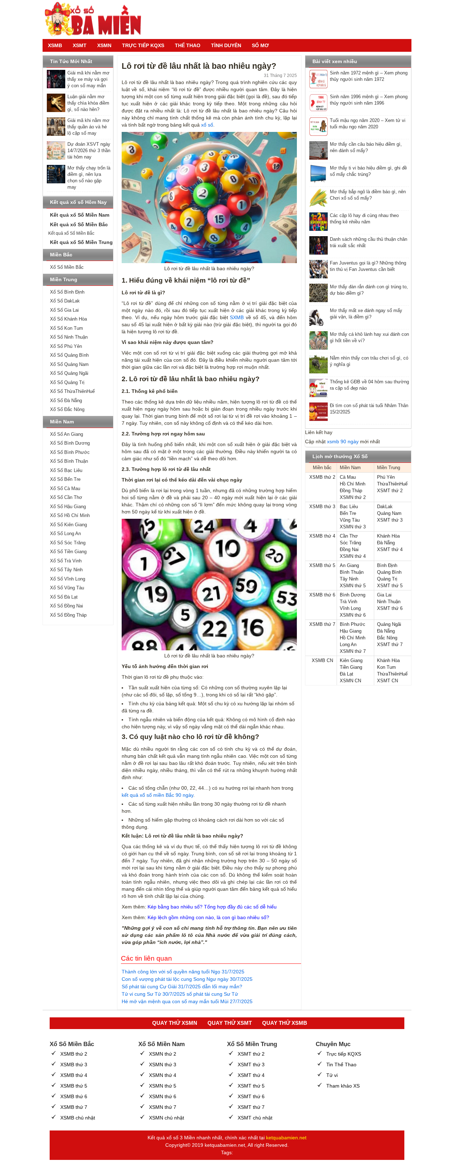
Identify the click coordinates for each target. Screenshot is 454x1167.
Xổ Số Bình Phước (70, 452)
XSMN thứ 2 (353, 497)
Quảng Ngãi (389, 624)
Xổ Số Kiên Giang (68, 524)
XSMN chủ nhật (166, 1118)
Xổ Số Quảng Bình (69, 355)
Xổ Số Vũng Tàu (67, 587)
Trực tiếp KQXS (343, 1054)
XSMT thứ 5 (390, 585)
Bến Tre (348, 513)
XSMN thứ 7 (353, 651)
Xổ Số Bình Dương (70, 443)
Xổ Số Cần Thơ (66, 497)
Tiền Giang (351, 667)
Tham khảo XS (343, 1086)
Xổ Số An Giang (66, 434)
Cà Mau (348, 477)
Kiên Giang (351, 660)
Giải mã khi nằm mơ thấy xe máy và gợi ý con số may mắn (88, 79)
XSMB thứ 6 (322, 595)
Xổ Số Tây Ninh (66, 569)
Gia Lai (384, 595)
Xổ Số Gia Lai (64, 310)
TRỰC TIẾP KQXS (143, 45)
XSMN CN (350, 680)
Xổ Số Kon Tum (66, 328)
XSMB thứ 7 (322, 624)
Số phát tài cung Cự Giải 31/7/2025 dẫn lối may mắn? (182, 986)
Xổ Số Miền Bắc (67, 267)
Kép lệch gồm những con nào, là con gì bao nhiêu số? (208, 917)
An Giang (349, 565)
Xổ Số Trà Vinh (66, 560)
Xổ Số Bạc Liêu (66, 470)
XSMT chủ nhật (255, 1118)
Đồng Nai (349, 549)
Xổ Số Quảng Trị (67, 382)
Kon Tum (386, 667)
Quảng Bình (389, 572)
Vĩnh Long (350, 608)
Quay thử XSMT (229, 1023)
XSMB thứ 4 (322, 536)
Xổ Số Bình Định (67, 292)
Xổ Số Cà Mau (65, 488)
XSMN (104, 45)
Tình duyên (226, 45)
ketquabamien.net (286, 1137)
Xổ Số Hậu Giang (68, 506)
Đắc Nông (387, 637)
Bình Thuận (352, 572)
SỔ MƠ (260, 45)
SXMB (237, 317)
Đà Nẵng (386, 542)
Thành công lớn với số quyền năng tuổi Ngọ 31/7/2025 (183, 971)
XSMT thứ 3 (390, 520)
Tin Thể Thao (341, 1064)
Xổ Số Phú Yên (66, 346)
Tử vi (332, 1075)
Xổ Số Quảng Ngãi (69, 373)
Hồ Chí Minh (352, 484)
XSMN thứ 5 (353, 585)
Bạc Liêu (349, 506)
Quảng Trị (387, 579)
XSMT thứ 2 (390, 490)
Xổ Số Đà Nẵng (66, 400)
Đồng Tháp (351, 490)
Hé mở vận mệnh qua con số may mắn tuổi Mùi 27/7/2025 (187, 1001)
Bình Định (387, 565)
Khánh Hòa (388, 536)
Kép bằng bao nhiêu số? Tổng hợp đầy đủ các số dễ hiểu (212, 907)
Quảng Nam (389, 513)
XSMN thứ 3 (353, 526)
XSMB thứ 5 (322, 565)
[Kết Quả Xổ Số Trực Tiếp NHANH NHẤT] (96, 19)
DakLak (385, 506)
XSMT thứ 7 (390, 644)
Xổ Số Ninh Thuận (69, 337)
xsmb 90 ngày (343, 441)
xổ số (207, 125)
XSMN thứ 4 (353, 556)
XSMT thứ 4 (390, 549)
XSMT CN (387, 680)
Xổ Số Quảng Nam (69, 364)
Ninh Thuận (388, 601)
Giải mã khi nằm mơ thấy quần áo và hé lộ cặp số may (88, 127)
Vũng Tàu (350, 520)
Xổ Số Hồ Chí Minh (70, 515)
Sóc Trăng (350, 542)
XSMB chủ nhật (77, 1118)
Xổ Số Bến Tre (65, 479)
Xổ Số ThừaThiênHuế (72, 391)
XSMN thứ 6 (353, 615)
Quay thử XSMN (174, 1023)
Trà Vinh (348, 601)
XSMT (80, 45)
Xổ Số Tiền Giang (68, 551)
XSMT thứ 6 (390, 608)
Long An (348, 644)
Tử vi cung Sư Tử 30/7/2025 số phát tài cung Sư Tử (180, 994)
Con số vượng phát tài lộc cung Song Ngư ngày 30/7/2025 (187, 979)
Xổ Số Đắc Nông (67, 409)
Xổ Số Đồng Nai (66, 605)
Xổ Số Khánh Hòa (68, 319)
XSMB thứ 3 (322, 506)
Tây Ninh (349, 579)
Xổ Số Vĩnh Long (67, 579)
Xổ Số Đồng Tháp (68, 615)
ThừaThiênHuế (392, 484)
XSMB (55, 45)
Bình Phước (352, 624)
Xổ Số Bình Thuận (69, 461)
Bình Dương (352, 595)
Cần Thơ (349, 536)
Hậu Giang (350, 631)
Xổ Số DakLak (65, 301)
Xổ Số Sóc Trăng (67, 542)
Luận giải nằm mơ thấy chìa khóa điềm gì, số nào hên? (88, 103)
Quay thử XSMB (284, 1023)
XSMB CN (322, 660)
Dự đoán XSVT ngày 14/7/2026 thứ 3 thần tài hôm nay (88, 150)
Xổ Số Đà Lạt (64, 597)
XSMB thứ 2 (322, 477)
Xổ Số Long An (65, 533)
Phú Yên (386, 477)
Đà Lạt (346, 674)
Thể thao (187, 45)
